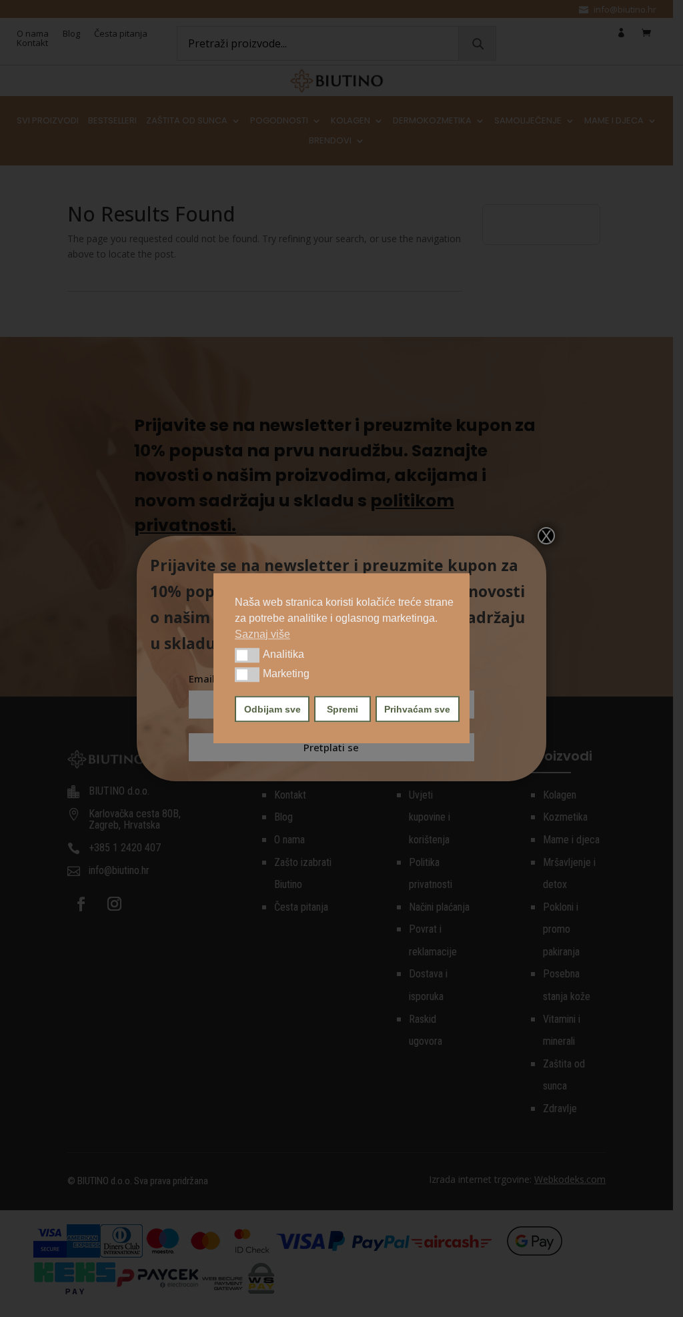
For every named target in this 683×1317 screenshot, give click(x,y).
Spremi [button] (342, 709)
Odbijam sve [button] (272, 709)
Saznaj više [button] (262, 634)
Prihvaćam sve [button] (417, 709)
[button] (247, 655)
